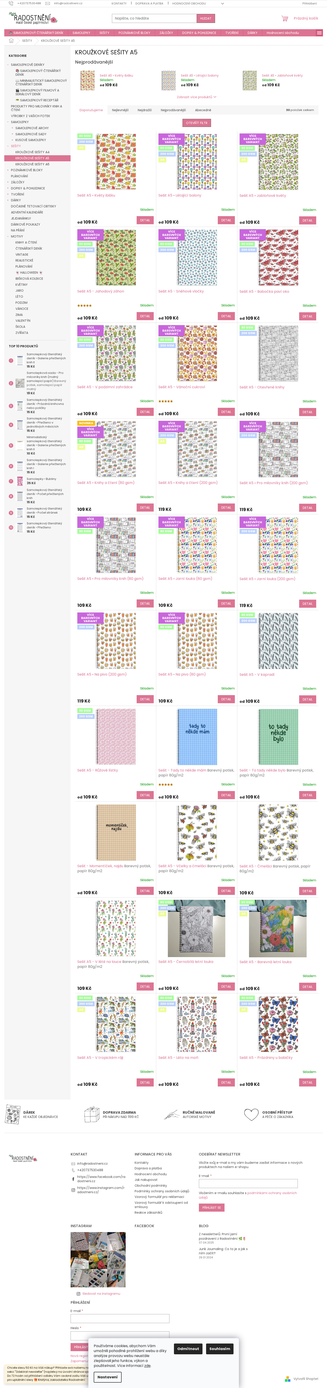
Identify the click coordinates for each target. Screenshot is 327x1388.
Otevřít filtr (196, 123)
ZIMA (19, 315)
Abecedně (203, 110)
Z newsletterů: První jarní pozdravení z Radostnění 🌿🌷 (222, 1236)
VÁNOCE (22, 308)
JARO (20, 290)
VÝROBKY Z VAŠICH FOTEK (30, 116)
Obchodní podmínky (151, 1185)
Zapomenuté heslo (85, 1361)
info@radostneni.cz (92, 1163)
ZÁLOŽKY (17, 182)
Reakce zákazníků (148, 1212)
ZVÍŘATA (22, 332)
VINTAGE (22, 254)
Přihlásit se (211, 1207)
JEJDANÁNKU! (21, 218)
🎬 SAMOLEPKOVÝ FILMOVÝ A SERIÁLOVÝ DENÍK (37, 92)
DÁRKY (16, 200)
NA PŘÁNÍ (17, 230)
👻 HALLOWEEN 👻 (29, 272)
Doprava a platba (149, 3)
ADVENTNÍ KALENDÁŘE (27, 212)
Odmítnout (188, 1348)
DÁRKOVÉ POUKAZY (25, 224)
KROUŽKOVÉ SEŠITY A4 (33, 152)
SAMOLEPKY (20, 122)
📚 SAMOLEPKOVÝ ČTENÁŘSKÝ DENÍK (38, 73)
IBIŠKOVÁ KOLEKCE (29, 278)
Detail (145, 220)
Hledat (205, 18)
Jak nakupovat (146, 1179)
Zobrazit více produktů (194, 97)
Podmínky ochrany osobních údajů (162, 1191)
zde (147, 1365)
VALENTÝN (23, 320)
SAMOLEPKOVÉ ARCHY (32, 128)
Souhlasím (219, 1348)
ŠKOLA (20, 326)
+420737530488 (90, 1170)
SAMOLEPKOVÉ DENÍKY (27, 64)
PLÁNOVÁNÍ (19, 176)
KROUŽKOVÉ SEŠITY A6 (32, 164)
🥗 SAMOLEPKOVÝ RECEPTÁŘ (37, 100)
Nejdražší (145, 110)
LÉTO (19, 296)
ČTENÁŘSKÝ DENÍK (29, 248)
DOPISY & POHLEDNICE (28, 188)
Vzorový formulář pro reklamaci (159, 1197)
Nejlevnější (120, 110)
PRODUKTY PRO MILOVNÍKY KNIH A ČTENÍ (36, 108)
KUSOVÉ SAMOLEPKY (31, 140)
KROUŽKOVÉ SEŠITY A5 (32, 158)
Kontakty (119, 3)
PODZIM (21, 302)
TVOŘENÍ (17, 194)
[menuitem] (36, 32)
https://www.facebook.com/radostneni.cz (101, 1179)
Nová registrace (83, 1356)
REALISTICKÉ (24, 260)
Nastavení (108, 1377)
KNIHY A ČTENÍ (26, 242)
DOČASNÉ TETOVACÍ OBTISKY (33, 206)
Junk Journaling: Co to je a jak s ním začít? (223, 1251)
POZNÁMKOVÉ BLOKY (27, 170)
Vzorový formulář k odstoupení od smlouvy (161, 1204)
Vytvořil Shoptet (306, 1379)
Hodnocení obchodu (189, 3)
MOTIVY (17, 236)
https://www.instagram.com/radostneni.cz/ (101, 1190)
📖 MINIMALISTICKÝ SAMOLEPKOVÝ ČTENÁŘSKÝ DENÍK (41, 82)
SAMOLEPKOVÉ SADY (31, 134)
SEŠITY (16, 146)
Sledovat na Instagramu (101, 1293)
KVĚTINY (22, 284)
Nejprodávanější (173, 110)
